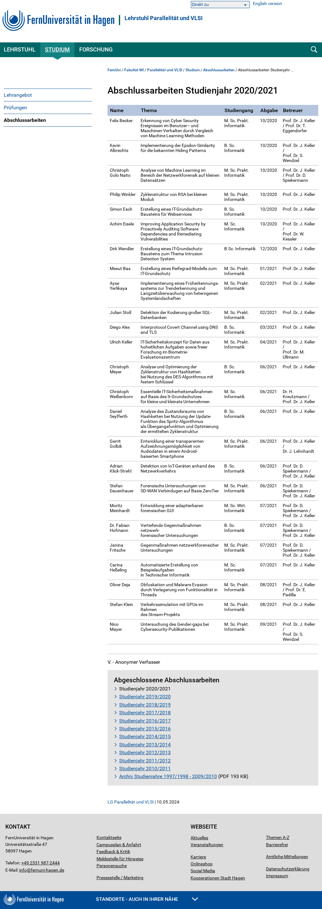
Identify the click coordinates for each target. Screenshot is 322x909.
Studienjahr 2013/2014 (145, 745)
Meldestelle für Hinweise (120, 858)
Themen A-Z (277, 837)
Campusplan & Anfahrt (119, 844)
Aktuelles (199, 837)
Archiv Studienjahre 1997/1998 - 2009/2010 (168, 776)
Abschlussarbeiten (25, 120)
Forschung (96, 49)
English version (267, 3)
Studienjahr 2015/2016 (145, 729)
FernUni (114, 70)
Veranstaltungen (207, 844)
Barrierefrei (277, 844)
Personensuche (112, 865)
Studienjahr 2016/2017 (145, 721)
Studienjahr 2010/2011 (145, 768)
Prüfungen (15, 108)
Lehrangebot (18, 95)
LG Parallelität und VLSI (131, 801)
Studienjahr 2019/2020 (145, 697)
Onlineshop (202, 863)
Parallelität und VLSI (164, 70)
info (23, 870)
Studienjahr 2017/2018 (145, 713)
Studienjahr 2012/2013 (145, 752)
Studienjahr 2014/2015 (145, 736)
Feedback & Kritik (113, 851)
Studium (57, 49)
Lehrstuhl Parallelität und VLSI (164, 18)
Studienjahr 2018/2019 (145, 705)
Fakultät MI (134, 70)
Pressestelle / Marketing (120, 877)
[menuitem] (48, 95)
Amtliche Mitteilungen (287, 856)
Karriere (198, 856)
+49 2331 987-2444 (40, 862)
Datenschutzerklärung (287, 868)
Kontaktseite (109, 837)
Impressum (277, 875)
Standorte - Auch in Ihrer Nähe (137, 899)
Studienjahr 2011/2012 (145, 761)
